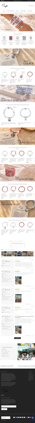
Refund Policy (31, 377)
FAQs (29, 380)
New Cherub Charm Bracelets (17, 68)
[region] (17, 253)
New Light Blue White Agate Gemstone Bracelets (17, 104)
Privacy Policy (31, 376)
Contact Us (30, 373)
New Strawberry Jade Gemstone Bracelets (17, 184)
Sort (25, 257)
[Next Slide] (33, 253)
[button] (3, 253)
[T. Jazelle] (4, 5)
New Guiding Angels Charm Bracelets (17, 147)
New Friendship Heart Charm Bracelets (17, 220)
